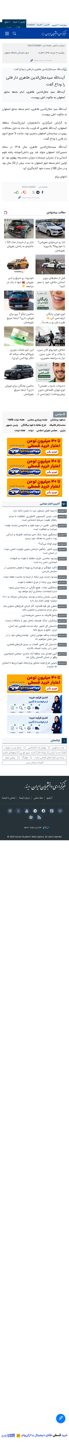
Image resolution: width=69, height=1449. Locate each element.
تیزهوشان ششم (10, 753)
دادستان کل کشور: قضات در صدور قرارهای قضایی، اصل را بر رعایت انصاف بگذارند (31, 646)
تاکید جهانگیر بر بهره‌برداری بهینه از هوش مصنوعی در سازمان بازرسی (30, 569)
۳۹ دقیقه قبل (62, 535)
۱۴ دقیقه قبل (62, 511)
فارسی (46, 25)
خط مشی (38, 798)
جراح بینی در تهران (13, 748)
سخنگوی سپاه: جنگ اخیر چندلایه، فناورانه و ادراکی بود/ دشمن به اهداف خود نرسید (31, 536)
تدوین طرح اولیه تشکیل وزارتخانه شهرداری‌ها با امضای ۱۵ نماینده (29, 665)
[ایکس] (18, 811)
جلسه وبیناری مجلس (37, 420)
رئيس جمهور (12, 425)
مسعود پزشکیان (57, 420)
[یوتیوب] (26, 811)
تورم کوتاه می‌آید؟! (47, 544)
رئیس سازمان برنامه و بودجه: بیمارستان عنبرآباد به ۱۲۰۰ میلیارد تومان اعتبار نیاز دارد (30, 599)
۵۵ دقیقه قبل (62, 544)
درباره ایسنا (24, 798)
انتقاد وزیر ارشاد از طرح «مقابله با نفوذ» (37, 582)
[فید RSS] (39, 818)
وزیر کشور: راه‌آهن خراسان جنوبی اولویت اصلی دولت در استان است (30, 551)
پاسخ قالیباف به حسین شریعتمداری (39, 615)
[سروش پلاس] (43, 811)
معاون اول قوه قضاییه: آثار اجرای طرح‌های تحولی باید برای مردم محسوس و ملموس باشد (30, 608)
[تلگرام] (34, 811)
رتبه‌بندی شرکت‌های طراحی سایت (49, 758)
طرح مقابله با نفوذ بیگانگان (33, 425)
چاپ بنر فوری (58, 748)
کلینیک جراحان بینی (34, 763)
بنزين (62, 431)
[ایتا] (51, 811)
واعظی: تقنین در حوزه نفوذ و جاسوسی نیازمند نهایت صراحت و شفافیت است (31, 527)
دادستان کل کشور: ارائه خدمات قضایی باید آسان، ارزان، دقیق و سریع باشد (32, 628)
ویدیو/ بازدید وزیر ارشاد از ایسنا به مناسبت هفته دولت (30, 577)
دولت (30, 431)
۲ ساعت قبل (62, 597)
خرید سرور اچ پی (27, 753)
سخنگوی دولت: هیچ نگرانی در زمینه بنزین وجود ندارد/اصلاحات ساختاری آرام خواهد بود (32, 589)
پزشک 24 (42, 753)
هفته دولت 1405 (15, 420)
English (31, 25)
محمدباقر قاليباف (57, 425)
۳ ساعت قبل (62, 645)
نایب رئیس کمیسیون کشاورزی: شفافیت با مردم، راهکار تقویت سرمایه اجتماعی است (33, 518)
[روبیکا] (59, 811)
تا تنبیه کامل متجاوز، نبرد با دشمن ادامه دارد (35, 511)
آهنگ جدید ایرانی (57, 753)
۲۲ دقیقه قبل (62, 516)
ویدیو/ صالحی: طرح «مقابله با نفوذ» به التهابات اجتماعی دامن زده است (33, 560)
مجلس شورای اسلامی (46, 431)
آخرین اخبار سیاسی (50, 504)
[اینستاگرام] (9, 811)
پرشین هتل (10, 758)
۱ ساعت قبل (62, 549)
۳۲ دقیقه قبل (62, 526)
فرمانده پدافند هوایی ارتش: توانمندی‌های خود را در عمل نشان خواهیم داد (31, 637)
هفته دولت (20, 431)
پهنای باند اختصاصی (37, 748)
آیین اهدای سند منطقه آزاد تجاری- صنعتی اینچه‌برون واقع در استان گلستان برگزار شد (30, 656)
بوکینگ (25, 758)
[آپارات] (30, 818)
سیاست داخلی (59, 45)
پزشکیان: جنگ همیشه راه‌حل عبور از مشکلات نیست (31, 621)
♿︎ (60, 1418)
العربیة (39, 25)
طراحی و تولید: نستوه (33, 827)
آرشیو (23, 22)
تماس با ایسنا (8, 798)
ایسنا (54, 33)
